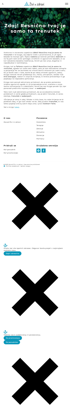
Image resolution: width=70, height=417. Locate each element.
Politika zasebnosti (13, 166)
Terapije (39, 125)
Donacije (40, 135)
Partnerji (40, 139)
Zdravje (39, 129)
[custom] (38, 151)
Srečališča (41, 122)
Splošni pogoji (25, 166)
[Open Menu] (66, 3)
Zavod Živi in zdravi (12, 122)
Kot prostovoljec (11, 153)
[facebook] (44, 151)
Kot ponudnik (9, 149)
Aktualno (40, 132)
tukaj (16, 107)
